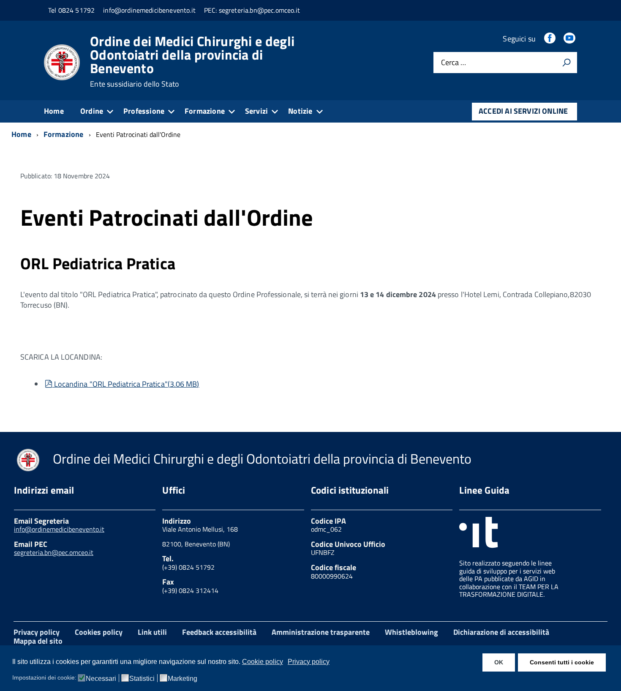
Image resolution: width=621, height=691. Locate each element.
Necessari (101, 678)
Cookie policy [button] (262, 661)
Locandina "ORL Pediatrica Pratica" (126, 384)
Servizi (256, 111)
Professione (143, 111)
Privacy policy (37, 632)
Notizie (300, 111)
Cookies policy (99, 632)
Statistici (142, 678)
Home (54, 111)
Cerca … (453, 62)
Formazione (205, 111)
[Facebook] (550, 38)
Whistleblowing (411, 632)
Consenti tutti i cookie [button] (562, 662)
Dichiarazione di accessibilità (501, 632)
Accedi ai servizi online (523, 111)
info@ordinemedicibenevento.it (59, 529)
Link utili (152, 632)
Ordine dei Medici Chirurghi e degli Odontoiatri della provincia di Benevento (192, 61)
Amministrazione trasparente (321, 632)
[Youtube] (570, 38)
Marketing (182, 678)
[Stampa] (566, 62)
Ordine (91, 111)
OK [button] (498, 662)
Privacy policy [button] (309, 661)
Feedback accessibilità (219, 632)
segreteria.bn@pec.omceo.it (53, 552)
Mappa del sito (38, 641)
